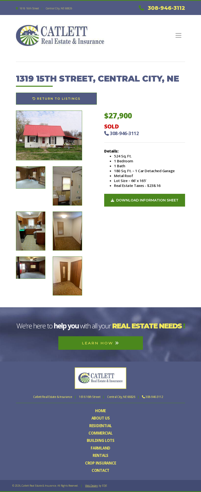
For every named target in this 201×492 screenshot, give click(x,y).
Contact (100, 470)
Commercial (100, 433)
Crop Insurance (100, 463)
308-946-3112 (166, 8)
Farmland (100, 448)
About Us (100, 418)
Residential (100, 425)
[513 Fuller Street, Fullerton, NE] (30, 177)
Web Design (91, 485)
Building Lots (100, 440)
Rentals (100, 455)
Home (100, 410)
